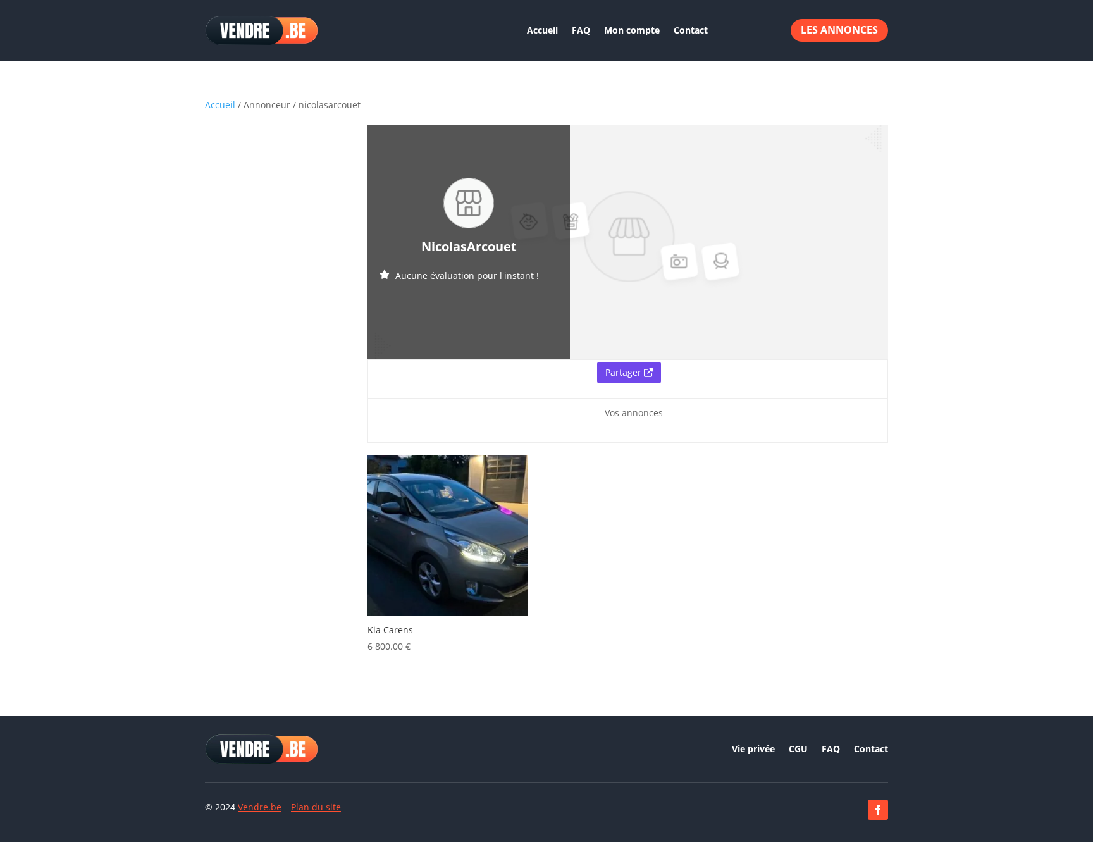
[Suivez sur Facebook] (878, 810)
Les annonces (839, 30)
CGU (798, 750)
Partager (624, 372)
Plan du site (316, 807)
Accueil (542, 30)
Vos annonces (634, 413)
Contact (691, 30)
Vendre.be (259, 807)
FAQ (581, 30)
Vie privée (753, 750)
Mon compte (632, 30)
